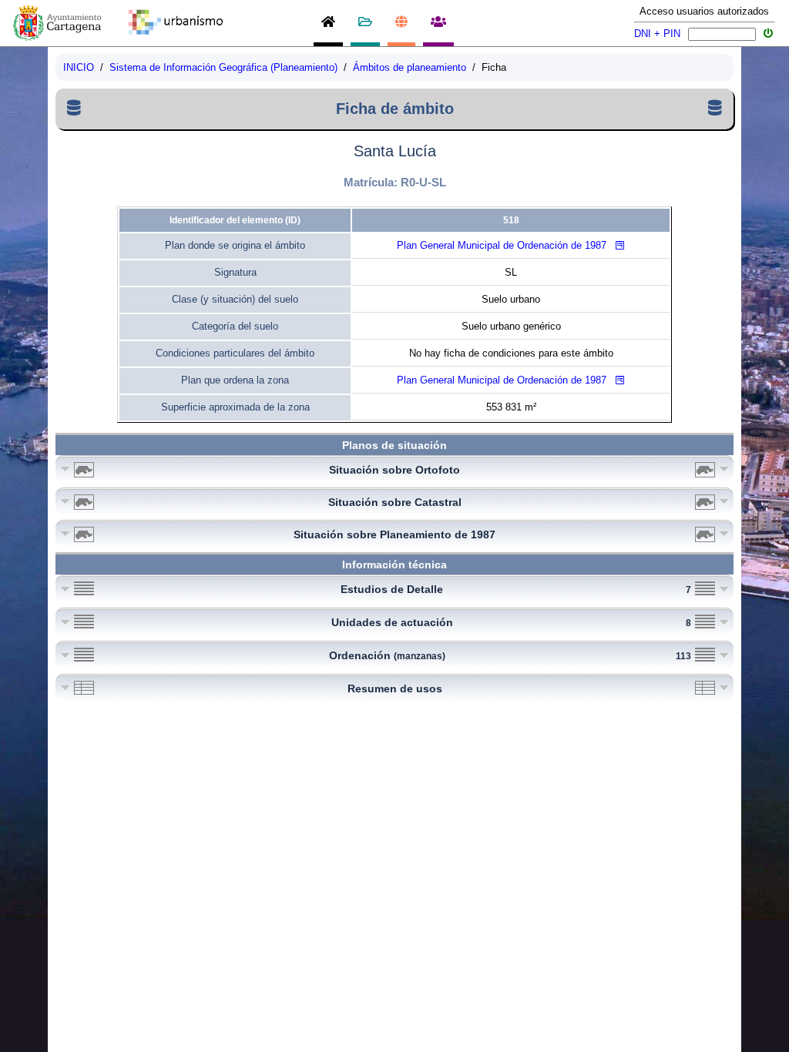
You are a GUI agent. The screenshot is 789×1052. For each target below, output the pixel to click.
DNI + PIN (657, 33)
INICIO (78, 67)
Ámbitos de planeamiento (409, 67)
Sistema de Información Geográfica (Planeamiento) (223, 67)
